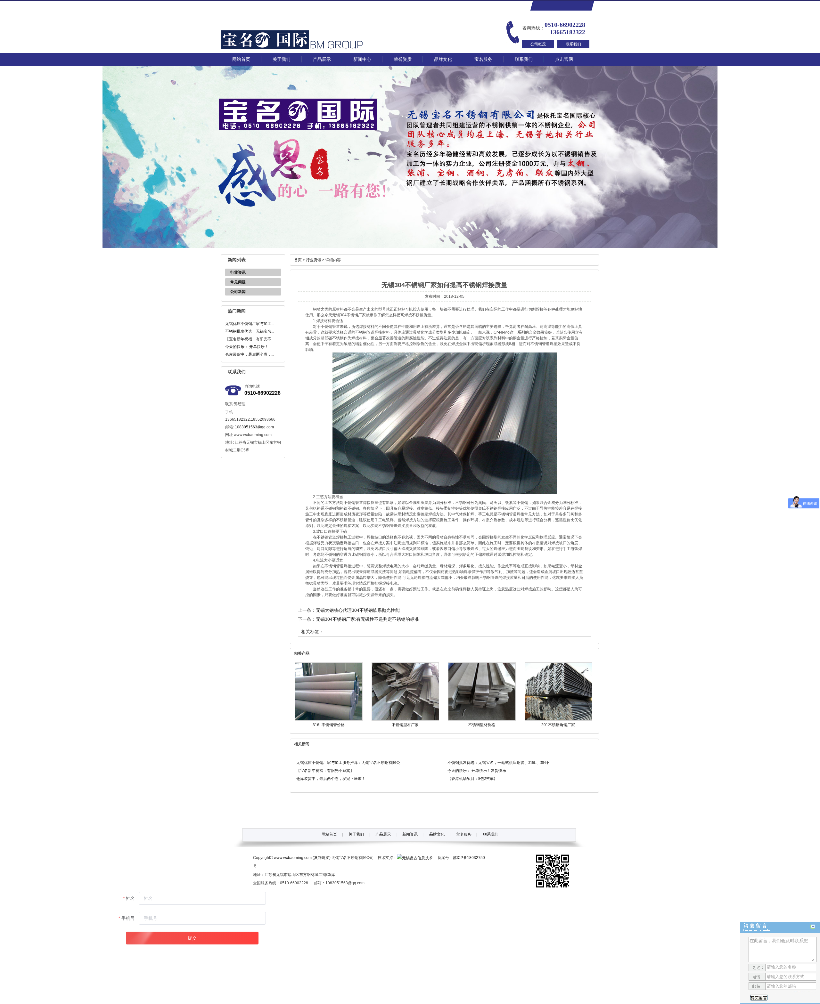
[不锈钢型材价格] (482, 719)
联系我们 (573, 44)
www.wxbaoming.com (293, 857)
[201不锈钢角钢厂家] (558, 719)
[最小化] (812, 927)
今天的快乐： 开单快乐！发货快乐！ (478, 770)
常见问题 (238, 282)
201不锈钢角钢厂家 (558, 725)
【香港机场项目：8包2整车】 (472, 778)
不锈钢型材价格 (481, 725)
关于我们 (282, 59)
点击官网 (564, 59)
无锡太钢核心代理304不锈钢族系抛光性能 (358, 610)
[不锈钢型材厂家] (405, 719)
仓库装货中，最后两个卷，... (249, 354)
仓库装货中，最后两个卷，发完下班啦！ (330, 778)
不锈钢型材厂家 (405, 725)
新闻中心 (362, 59)
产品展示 (322, 59)
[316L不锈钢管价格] (329, 719)
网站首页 (241, 59)
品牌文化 (443, 59)
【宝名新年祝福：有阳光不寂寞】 (325, 770)
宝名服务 (483, 59)
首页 (298, 260)
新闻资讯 (410, 834)
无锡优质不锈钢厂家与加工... (249, 323)
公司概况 (538, 44)
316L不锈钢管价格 (329, 725)
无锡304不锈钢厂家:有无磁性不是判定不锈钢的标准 (367, 619)
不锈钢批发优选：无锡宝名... (249, 331)
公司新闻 (238, 291)
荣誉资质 (403, 59)
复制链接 (321, 857)
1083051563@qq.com (254, 427)
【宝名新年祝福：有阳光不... (249, 339)
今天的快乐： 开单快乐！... (248, 346)
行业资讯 (238, 272)
